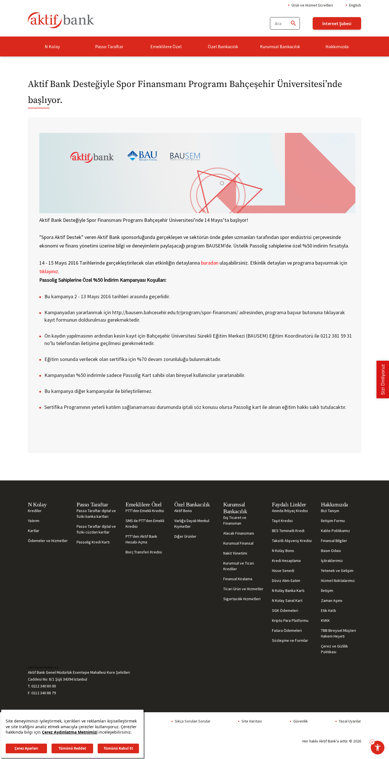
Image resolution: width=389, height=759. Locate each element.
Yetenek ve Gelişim (337, 570)
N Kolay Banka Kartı (288, 590)
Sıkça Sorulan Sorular (192, 721)
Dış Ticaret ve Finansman (234, 520)
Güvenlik (300, 721)
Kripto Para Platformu (290, 620)
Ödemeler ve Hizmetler (48, 540)
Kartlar (33, 530)
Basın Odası (331, 550)
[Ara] (293, 24)
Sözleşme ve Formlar (290, 640)
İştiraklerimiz (332, 560)
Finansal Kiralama (237, 578)
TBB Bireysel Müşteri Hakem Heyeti (338, 633)
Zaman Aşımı (331, 600)
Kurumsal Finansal (238, 543)
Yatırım (33, 520)
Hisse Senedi (283, 570)
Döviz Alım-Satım (286, 580)
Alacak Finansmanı (238, 533)
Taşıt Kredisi (282, 520)
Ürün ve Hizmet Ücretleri (312, 5)
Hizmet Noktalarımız (338, 580)
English (355, 5)
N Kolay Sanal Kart (287, 600)
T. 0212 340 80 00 (42, 686)
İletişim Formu (333, 520)
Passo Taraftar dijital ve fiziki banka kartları (96, 513)
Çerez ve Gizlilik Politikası (334, 649)
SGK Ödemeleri (285, 610)
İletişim (327, 590)
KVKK (325, 620)
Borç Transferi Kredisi (144, 552)
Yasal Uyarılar (350, 721)
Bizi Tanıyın (330, 510)
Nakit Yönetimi (235, 553)
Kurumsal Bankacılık (280, 46)
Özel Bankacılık (223, 46)
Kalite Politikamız (335, 530)
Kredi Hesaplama (286, 560)
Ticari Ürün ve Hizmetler (243, 588)
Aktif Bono (183, 510)
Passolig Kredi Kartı (93, 542)
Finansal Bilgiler (334, 540)
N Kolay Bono (283, 550)
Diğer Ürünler (185, 536)
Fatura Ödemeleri (287, 630)
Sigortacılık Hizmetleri (242, 598)
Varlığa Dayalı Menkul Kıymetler (191, 523)
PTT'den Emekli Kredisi (145, 510)
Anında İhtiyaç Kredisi (290, 510)
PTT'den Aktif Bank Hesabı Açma (141, 539)
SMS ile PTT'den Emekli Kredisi (145, 523)
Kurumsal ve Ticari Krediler (238, 566)
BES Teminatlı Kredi (288, 530)
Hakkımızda (337, 46)
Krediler (35, 510)
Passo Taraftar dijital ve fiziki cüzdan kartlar (96, 529)
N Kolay (52, 46)
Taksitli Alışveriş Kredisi (292, 540)
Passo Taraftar (109, 46)
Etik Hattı (328, 610)
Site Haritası (251, 721)
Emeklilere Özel (166, 46)
